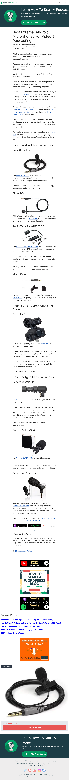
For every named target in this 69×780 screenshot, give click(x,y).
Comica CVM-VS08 (24, 458)
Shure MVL (33, 219)
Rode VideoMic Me (23, 400)
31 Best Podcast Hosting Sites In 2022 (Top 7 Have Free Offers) (27, 620)
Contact (39, 761)
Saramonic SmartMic (21, 506)
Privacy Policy (18, 761)
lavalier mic (28, 94)
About (10, 761)
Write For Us (47, 761)
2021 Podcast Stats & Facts (12, 633)
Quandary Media (32, 765)
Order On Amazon (34, 728)
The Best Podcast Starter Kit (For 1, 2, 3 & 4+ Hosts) (22, 630)
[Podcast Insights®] (9, 2)
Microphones (20, 551)
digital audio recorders (24, 109)
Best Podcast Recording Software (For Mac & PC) (21, 626)
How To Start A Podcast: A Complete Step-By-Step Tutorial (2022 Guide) (31, 623)
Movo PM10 (17, 298)
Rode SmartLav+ (22, 176)
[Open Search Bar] (59, 2)
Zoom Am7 (45, 344)
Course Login (56, 761)
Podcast (30, 551)
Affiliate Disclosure (29, 761)
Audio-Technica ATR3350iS (27, 247)
